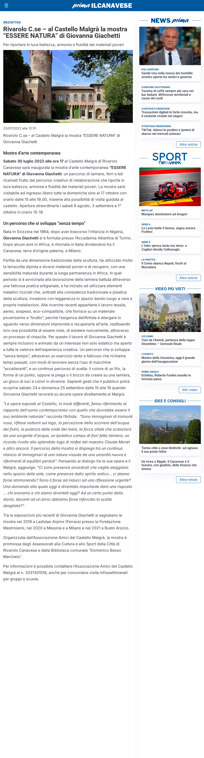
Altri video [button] (189, 390)
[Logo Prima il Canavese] (102, 6)
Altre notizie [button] (188, 144)
